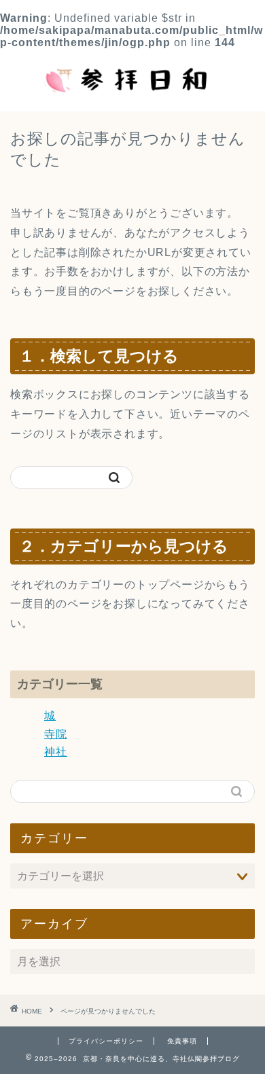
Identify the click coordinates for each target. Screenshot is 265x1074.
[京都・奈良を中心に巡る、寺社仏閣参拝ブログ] (132, 98)
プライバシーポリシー (106, 1041)
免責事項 (182, 1041)
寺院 (55, 734)
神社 (55, 751)
